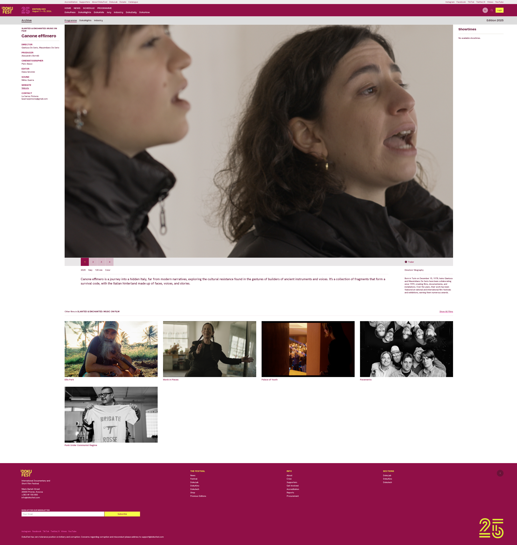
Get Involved (292, 485)
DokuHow (144, 12)
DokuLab (113, 2)
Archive (27, 20)
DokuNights (84, 12)
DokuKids (99, 12)
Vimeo (490, 2)
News (77, 8)
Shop (192, 492)
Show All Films (446, 311)
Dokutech (194, 489)
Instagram (450, 2)
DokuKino (194, 485)
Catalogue (133, 2)
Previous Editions (198, 496)
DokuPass (70, 12)
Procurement (293, 496)
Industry (118, 12)
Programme (104, 8)
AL (485, 10)
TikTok (471, 2)
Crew (289, 478)
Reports (290, 492)
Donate (123, 2)
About (289, 475)
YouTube (499, 2)
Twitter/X (480, 2)
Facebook (461, 2)
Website (25, 88)
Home (68, 8)
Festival (193, 478)
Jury (109, 12)
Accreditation (71, 2)
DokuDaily (131, 12)
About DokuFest (99, 2)
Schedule (89, 8)
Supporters (84, 2)
